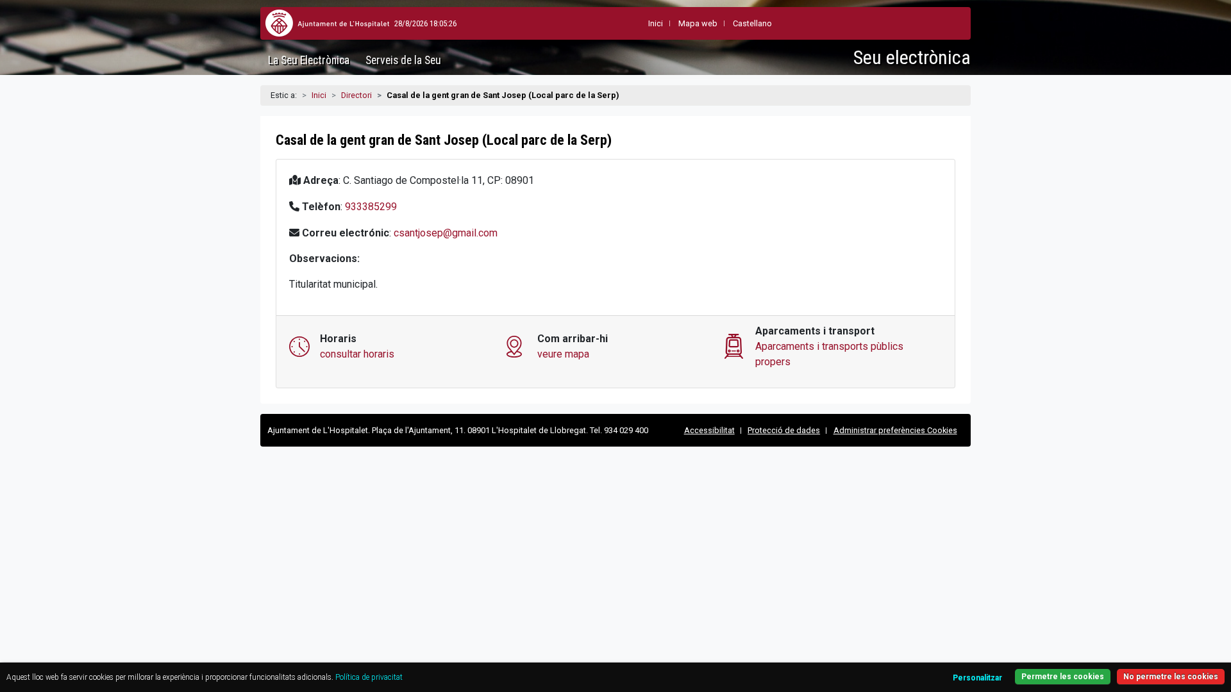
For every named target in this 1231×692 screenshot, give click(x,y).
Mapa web (697, 23)
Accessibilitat (709, 430)
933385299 (371, 207)
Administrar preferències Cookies (895, 430)
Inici (319, 95)
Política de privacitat (369, 677)
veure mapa (563, 354)
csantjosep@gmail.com (446, 233)
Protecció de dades (784, 430)
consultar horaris (357, 354)
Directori (356, 95)
